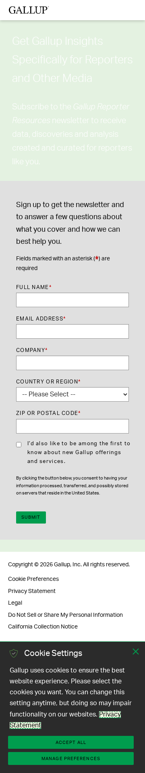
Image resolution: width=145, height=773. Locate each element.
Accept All (71, 742)
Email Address (41, 319)
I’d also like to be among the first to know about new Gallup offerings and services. (78, 452)
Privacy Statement (32, 591)
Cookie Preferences (33, 579)
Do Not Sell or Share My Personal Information (65, 615)
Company (32, 350)
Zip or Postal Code (48, 413)
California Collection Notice (43, 627)
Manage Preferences (70, 758)
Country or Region (48, 382)
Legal (15, 603)
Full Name (34, 287)
